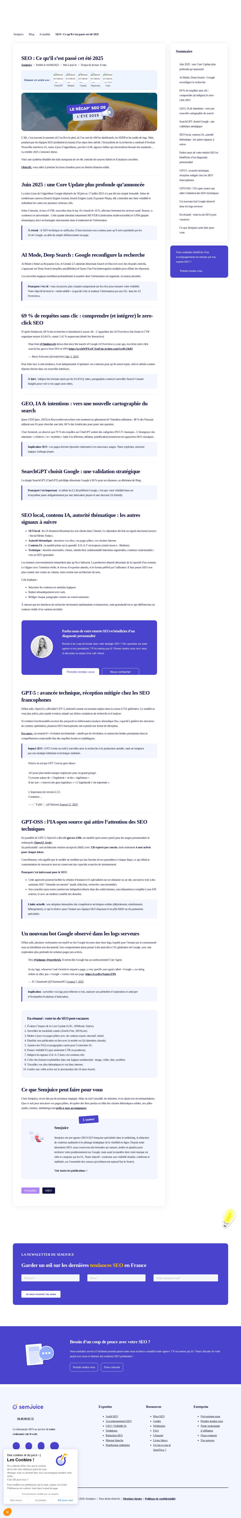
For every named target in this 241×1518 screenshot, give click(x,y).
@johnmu (40, 959)
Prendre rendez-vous (191, 270)
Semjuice (18, 34)
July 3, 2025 (72, 356)
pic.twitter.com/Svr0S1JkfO (117, 348)
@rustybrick (53, 959)
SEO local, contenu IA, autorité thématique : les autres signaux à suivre (196, 139)
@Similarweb (48, 344)
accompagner (78, 1108)
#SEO (48, 1190)
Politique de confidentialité (160, 1498)
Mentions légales (132, 1498)
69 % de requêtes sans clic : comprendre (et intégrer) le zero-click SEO (196, 95)
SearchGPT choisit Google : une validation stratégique (197, 124)
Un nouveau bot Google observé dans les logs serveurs (197, 204)
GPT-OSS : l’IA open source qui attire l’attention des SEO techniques (199, 191)
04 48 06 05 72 (25, 1418)
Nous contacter (112, 1367)
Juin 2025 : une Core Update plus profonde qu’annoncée (197, 67)
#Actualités (30, 1190)
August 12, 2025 (69, 804)
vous (68, 1108)
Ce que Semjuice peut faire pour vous (196, 230)
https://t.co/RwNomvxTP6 (100, 974)
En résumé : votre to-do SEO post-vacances (198, 217)
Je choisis (40, 1500)
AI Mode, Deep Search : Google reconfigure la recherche (197, 80)
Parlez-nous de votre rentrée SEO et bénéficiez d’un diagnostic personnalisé (198, 157)
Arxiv (47, 842)
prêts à (60, 1108)
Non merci (16, 1500)
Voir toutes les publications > (71, 1170)
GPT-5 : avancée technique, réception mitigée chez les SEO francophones (196, 175)
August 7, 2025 (75, 981)
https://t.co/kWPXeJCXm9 (84, 348)
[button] (7, 1512)
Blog (31, 34)
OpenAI (39, 842)
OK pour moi (65, 1500)
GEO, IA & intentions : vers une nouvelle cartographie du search (196, 111)
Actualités (44, 34)
